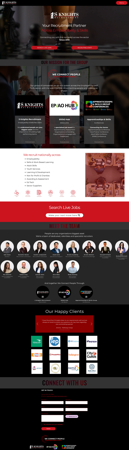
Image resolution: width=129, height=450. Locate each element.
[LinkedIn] (30, 139)
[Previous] (37, 324)
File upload (68, 413)
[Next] (91, 324)
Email (67, 406)
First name (44, 399)
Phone (43, 406)
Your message (44, 413)
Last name (68, 399)
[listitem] (7, 248)
